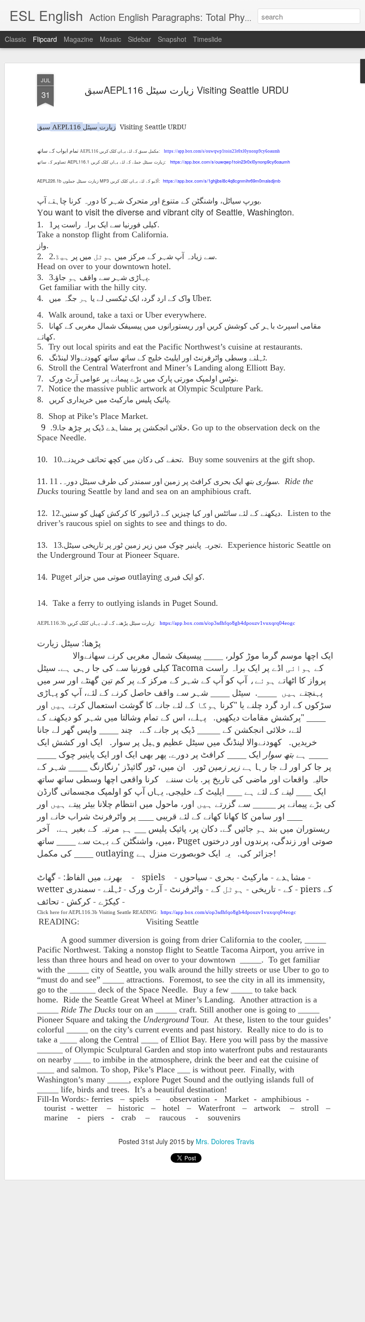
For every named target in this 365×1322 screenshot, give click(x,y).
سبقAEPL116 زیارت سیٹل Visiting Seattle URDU (186, 90)
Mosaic (110, 39)
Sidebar (139, 39)
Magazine (78, 39)
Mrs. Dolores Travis (225, 1141)
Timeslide (207, 39)
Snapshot (172, 39)
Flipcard (45, 39)
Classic (15, 39)
